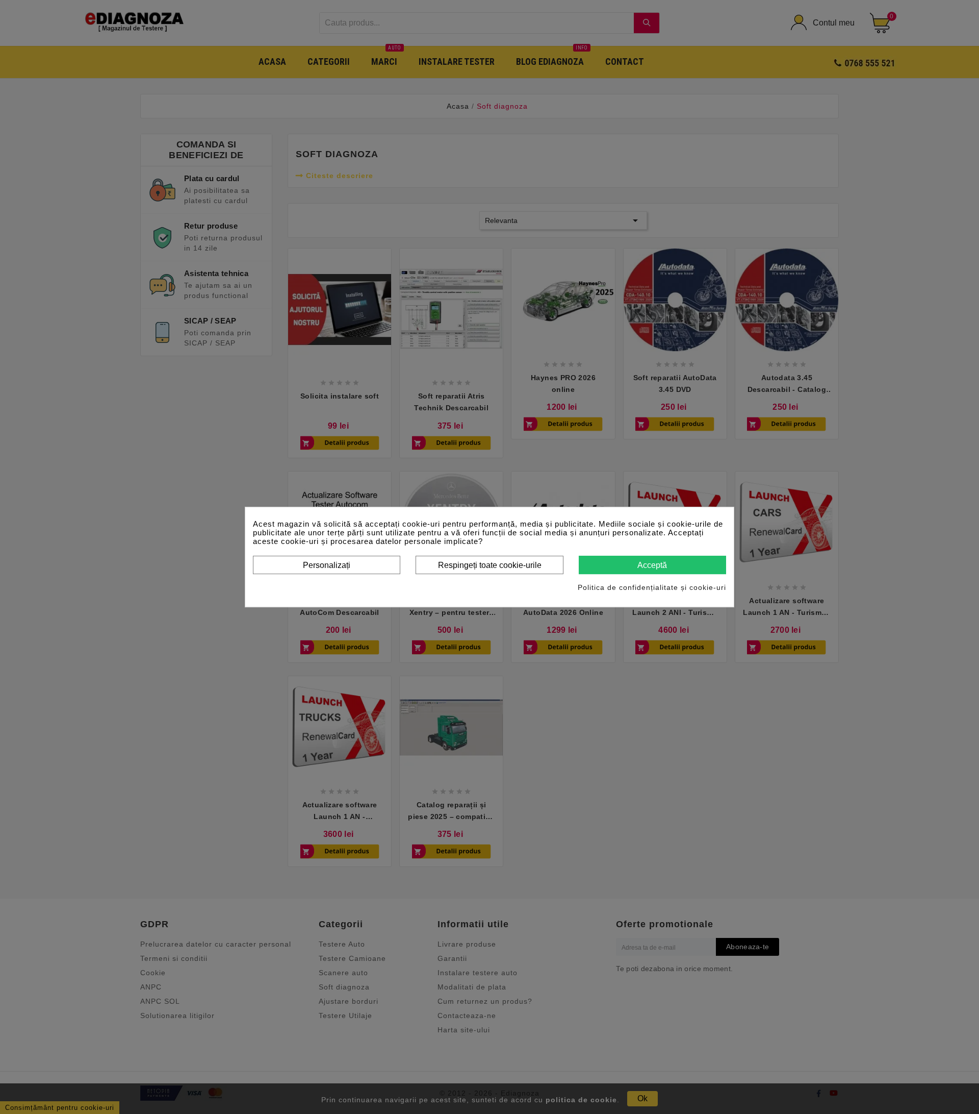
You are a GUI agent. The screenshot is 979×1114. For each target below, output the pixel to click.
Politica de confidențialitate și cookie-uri (652, 587)
